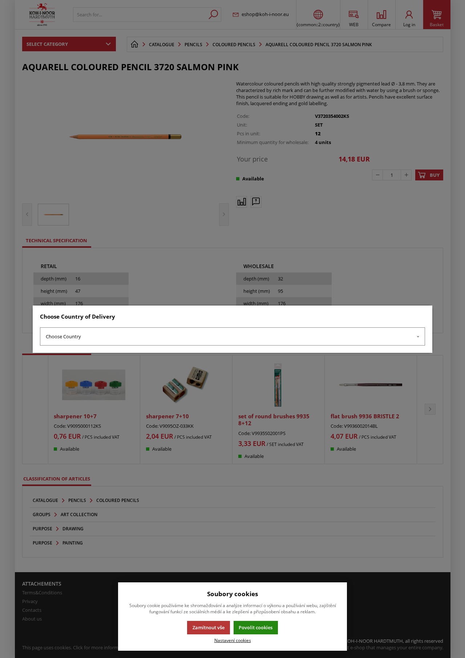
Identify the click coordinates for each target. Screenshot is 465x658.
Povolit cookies (255, 627)
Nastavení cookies (232, 640)
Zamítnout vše (209, 627)
